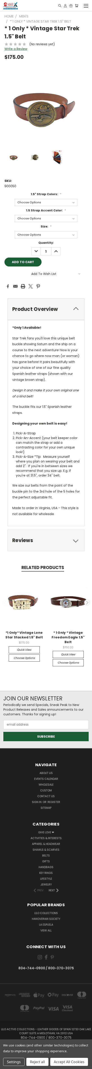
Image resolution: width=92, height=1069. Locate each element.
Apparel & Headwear (46, 844)
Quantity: (46, 243)
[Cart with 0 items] (76, 6)
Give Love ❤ (46, 832)
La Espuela (46, 925)
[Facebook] (8, 286)
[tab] (46, 309)
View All (46, 930)
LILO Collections (46, 913)
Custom (46, 790)
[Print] (23, 286)
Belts (46, 855)
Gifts (46, 861)
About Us (46, 773)
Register (54, 802)
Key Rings (46, 873)
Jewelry (46, 884)
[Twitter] (30, 286)
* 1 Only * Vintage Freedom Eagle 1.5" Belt (68, 637)
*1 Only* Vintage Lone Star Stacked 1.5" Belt (24, 635)
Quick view (24, 650)
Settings (14, 1061)
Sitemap (46, 808)
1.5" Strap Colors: (46, 194)
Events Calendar (46, 779)
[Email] (15, 286)
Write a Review (15, 49)
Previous (5, 602)
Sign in (37, 802)
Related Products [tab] (42, 568)
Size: (46, 226)
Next (87, 602)
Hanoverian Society (46, 919)
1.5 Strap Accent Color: (46, 210)
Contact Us (46, 796)
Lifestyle (46, 879)
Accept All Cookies (69, 1061)
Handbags (46, 867)
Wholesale (46, 784)
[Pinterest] (38, 286)
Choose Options (24, 658)
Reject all (37, 1061)
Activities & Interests (46, 838)
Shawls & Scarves (46, 850)
